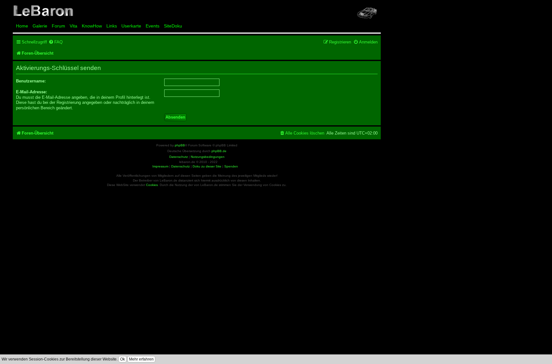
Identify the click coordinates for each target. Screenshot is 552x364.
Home (22, 25)
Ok (122, 359)
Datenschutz (180, 166)
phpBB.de (218, 151)
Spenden (231, 166)
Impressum (160, 166)
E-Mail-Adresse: (31, 91)
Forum (58, 25)
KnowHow (92, 25)
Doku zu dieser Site (207, 166)
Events (152, 25)
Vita (73, 25)
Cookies (152, 185)
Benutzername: (31, 81)
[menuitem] (56, 42)
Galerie (40, 25)
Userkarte (131, 25)
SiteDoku (173, 25)
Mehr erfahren (141, 359)
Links (111, 25)
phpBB (180, 145)
